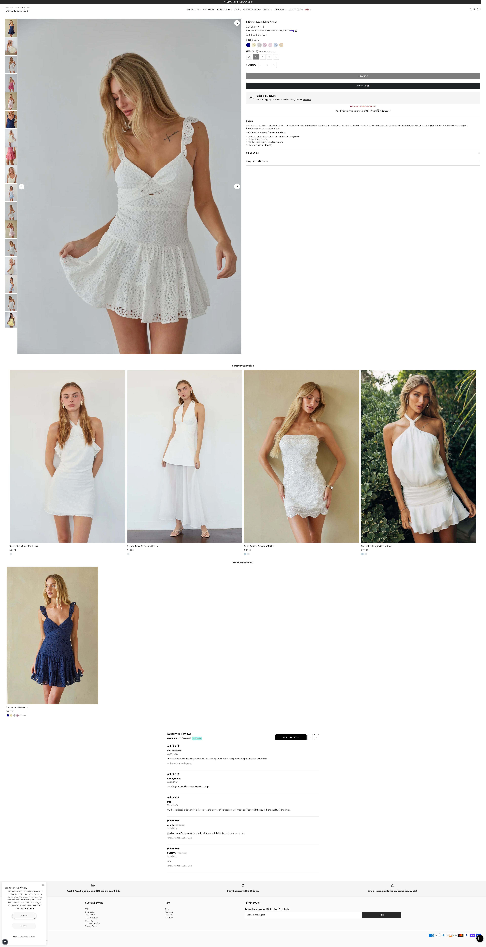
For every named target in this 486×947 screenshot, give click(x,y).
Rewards (169, 912)
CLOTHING (279, 9)
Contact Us (90, 912)
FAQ (87, 909)
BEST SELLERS (209, 9)
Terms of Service (92, 923)
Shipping (89, 920)
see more (307, 99)
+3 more (23, 715)
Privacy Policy (91, 926)
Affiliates (169, 917)
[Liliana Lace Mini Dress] (52, 635)
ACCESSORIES (294, 9)
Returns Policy (91, 917)
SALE (307, 9)
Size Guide (90, 914)
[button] (252, 35)
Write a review (291, 737)
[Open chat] (479, 938)
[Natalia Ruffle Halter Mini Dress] (67, 456)
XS (256, 56)
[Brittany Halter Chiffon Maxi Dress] (184, 456)
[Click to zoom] (237, 23)
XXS (249, 56)
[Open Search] (470, 9)
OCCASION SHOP (251, 9)
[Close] (43, 884)
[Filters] (310, 737)
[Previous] (21, 186)
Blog (167, 909)
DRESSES (266, 9)
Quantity (251, 65)
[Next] (237, 186)
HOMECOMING (223, 9)
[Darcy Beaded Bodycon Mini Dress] (301, 456)
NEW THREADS (193, 9)
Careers (168, 914)
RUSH (237, 9)
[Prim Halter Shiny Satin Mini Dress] (418, 456)
